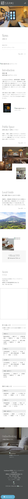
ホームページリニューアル (8, 47)
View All (20, 54)
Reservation (9, 497)
